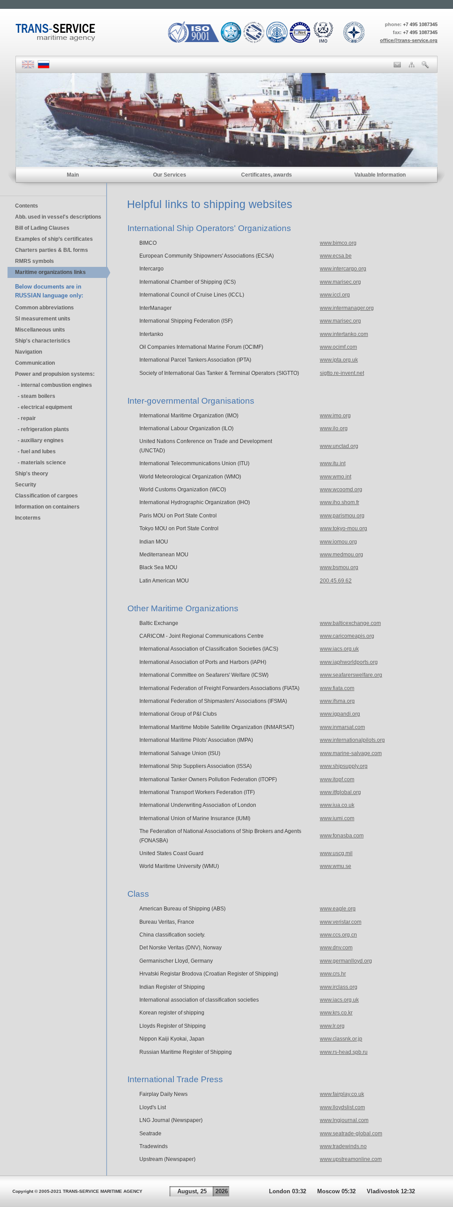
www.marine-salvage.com (351, 753)
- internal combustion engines (53, 385)
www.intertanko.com (344, 334)
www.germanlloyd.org (346, 961)
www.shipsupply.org (344, 766)
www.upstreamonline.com (351, 1159)
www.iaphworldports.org (349, 662)
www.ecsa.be (336, 256)
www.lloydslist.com (342, 1107)
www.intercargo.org (343, 269)
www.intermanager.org (347, 308)
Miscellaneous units (40, 330)
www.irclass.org (338, 987)
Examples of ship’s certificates (54, 239)
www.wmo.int (335, 477)
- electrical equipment (43, 407)
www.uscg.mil (336, 853)
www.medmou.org (341, 554)
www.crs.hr (333, 974)
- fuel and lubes (35, 451)
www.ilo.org (334, 428)
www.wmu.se (335, 866)
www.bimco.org (338, 243)
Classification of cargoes (46, 496)
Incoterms (28, 518)
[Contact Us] (397, 65)
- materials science (40, 462)
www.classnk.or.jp (341, 1039)
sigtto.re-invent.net (342, 373)
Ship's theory (31, 473)
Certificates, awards (266, 175)
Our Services (169, 175)
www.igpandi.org (340, 714)
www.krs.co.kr (336, 1013)
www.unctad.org (339, 446)
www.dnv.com (336, 948)
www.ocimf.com (338, 347)
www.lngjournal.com (344, 1120)
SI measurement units (42, 319)
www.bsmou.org (339, 567)
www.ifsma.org (337, 701)
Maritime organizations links (50, 272)
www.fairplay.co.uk (342, 1094)
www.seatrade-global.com (351, 1133)
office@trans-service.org (409, 40)
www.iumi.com (337, 818)
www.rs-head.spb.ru (344, 1052)
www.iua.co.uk (337, 805)
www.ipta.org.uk (339, 360)
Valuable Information (380, 175)
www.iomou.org (338, 542)
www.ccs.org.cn (338, 935)
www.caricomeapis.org (347, 636)
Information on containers (47, 507)
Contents (26, 206)
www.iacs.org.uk (339, 649)
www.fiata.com (337, 688)
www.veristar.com (340, 922)
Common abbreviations (44, 308)
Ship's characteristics (42, 341)
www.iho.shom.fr (339, 502)
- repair (25, 418)
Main (73, 175)
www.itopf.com (337, 779)
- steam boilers (35, 396)
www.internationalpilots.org (352, 740)
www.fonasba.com (342, 836)
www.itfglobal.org (340, 792)
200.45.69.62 (336, 581)
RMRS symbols (34, 261)
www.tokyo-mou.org (343, 528)
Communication (35, 363)
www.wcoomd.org (341, 489)
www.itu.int (333, 463)
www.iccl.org (335, 295)
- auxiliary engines (39, 440)
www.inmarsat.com (342, 727)
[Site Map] (412, 65)
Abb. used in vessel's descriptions (58, 217)
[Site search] (425, 66)
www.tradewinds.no (343, 1146)
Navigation (28, 352)
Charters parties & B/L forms (51, 250)
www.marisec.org (340, 282)
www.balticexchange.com (350, 623)
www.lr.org (332, 1026)
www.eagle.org (338, 909)
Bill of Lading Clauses (42, 228)
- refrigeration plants (42, 429)
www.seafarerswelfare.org (351, 675)
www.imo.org (335, 416)
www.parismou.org (342, 516)
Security (25, 485)
